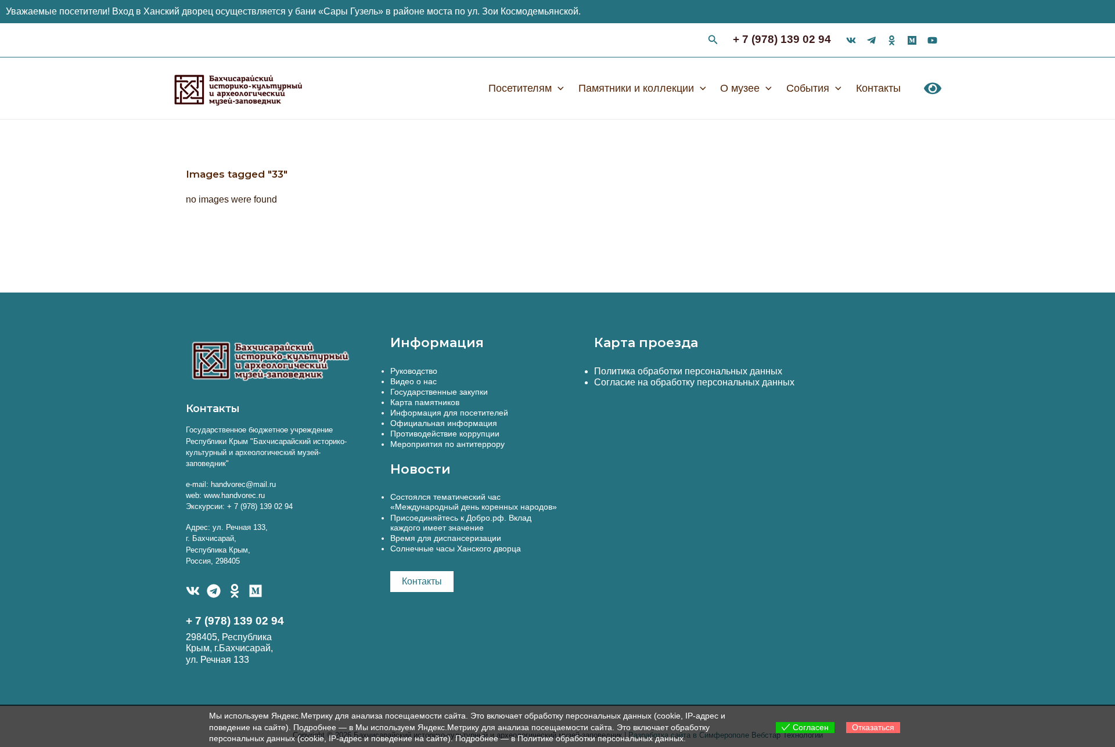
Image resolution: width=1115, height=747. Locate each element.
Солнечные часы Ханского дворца (455, 548)
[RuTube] (932, 40)
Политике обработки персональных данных (600, 738)
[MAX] (255, 591)
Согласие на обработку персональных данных (694, 382)
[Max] (912, 40)
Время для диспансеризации (445, 538)
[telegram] (871, 40)
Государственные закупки (439, 391)
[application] (558, 88)
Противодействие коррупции (444, 433)
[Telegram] (214, 591)
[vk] (851, 40)
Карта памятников (424, 402)
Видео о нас (413, 381)
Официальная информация (443, 423)
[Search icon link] (713, 41)
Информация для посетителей (449, 412)
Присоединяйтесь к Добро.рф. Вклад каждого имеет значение (460, 522)
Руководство (413, 371)
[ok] (891, 40)
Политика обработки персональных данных (688, 371)
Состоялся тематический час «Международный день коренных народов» (473, 501)
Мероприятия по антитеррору (447, 444)
